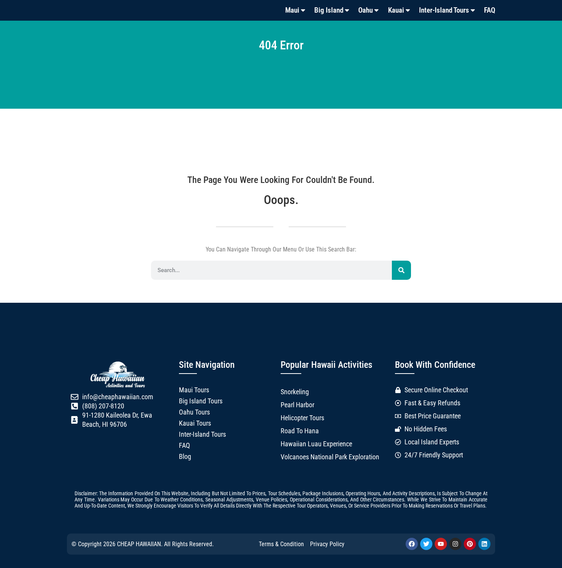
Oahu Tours (194, 412)
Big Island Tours (201, 401)
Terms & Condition (281, 544)
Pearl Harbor (297, 405)
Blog (185, 456)
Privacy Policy (327, 544)
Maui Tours (194, 390)
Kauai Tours (195, 423)
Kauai (396, 10)
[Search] (401, 270)
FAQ (489, 10)
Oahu (365, 10)
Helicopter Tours (302, 418)
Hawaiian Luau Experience (316, 444)
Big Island (328, 10)
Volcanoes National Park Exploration (330, 457)
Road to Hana (300, 431)
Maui (292, 10)
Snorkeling (295, 392)
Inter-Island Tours (444, 10)
